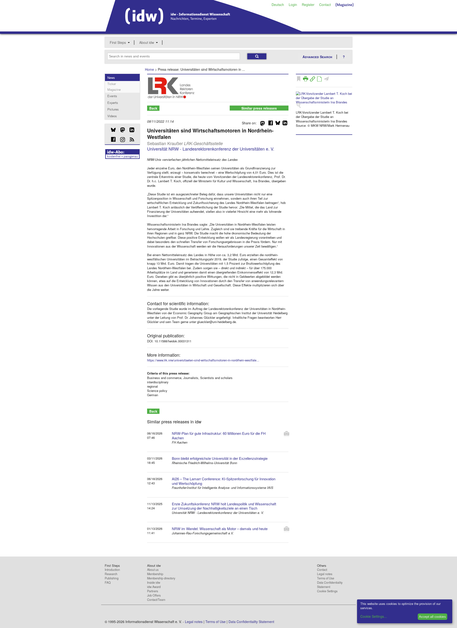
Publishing (112, 578)
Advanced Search (317, 56)
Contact (325, 4)
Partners (152, 591)
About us (153, 569)
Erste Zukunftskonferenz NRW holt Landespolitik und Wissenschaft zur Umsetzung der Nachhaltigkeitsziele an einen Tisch (224, 506)
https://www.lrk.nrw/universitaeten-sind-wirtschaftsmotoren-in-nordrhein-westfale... (203, 360)
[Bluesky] (111, 129)
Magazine (114, 89)
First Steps (118, 42)
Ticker (111, 83)
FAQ (108, 582)
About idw (146, 42)
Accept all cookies (432, 616)
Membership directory (161, 578)
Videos (112, 116)
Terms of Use (325, 578)
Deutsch (278, 4)
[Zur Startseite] (204, 29)
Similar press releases (259, 108)
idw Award (154, 587)
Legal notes (324, 574)
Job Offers (154, 595)
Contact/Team (156, 600)
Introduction (112, 569)
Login (293, 4)
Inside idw (153, 582)
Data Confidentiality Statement (330, 584)
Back (153, 108)
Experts (112, 102)
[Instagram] (121, 139)
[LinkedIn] (130, 129)
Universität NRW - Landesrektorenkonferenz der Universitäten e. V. (210, 149)
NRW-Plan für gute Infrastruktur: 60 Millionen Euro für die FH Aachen (219, 435)
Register (308, 4)
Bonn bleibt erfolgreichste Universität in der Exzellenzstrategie (220, 458)
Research (111, 574)
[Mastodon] (121, 129)
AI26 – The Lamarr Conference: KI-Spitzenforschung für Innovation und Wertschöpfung (223, 481)
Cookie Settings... (373, 616)
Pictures (113, 109)
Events (112, 96)
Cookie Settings (327, 591)
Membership (155, 574)
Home (149, 69)
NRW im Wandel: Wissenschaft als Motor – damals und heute (220, 528)
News (111, 77)
